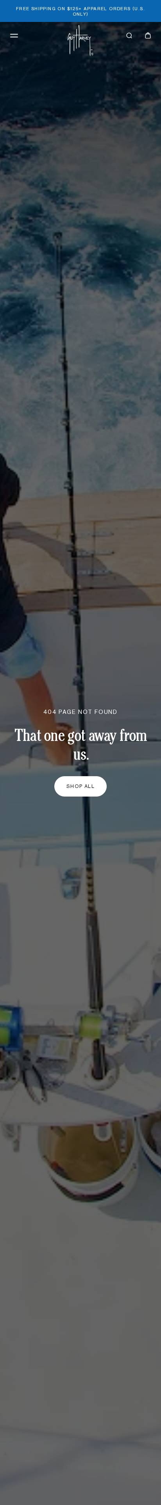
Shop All (80, 786)
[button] (14, 35)
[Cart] (148, 35)
